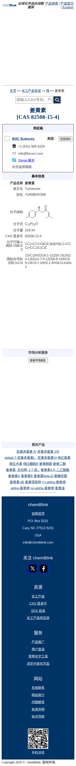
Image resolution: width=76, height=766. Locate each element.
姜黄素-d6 (17, 482)
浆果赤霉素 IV (26, 451)
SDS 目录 (38, 611)
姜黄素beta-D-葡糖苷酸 (50, 476)
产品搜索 (51, 3)
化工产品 (38, 596)
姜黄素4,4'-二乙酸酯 (55, 470)
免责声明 (38, 709)
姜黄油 (60, 488)
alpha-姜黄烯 (20, 488)
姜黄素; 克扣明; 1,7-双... (23, 470)
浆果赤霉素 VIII (48, 451)
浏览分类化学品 (38, 663)
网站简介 (38, 695)
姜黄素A (14, 476)
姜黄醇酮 (45, 464)
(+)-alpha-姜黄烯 (54, 482)
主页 (13, 91)
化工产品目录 (31, 91)
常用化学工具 (38, 656)
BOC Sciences (23, 138)
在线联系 (38, 687)
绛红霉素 (64, 458)
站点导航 (38, 716)
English (68, 7)
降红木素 (15, 464)
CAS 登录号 (38, 603)
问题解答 (38, 702)
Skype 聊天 (26, 160)
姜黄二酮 (59, 464)
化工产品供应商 (38, 618)
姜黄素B (27, 476)
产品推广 (38, 642)
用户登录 (38, 649)
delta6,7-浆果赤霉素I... (21, 458)
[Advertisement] (38, 47)
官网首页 (38, 513)
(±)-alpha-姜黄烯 (42, 488)
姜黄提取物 (33, 482)
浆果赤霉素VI (47, 458)
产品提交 (67, 3)
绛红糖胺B (30, 464)
